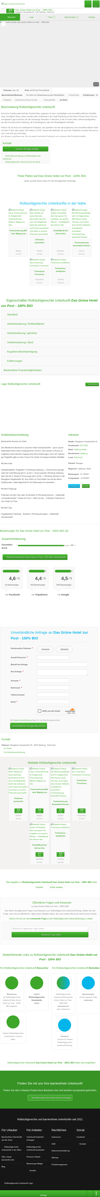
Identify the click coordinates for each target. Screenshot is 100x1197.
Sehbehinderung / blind (20, 342)
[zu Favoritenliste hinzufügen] (3, 24)
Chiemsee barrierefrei (39, 241)
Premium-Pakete (33, 1157)
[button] (50, 54)
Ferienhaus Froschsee (40, 272)
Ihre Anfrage (16, 671)
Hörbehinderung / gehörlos (22, 333)
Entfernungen (14, 361)
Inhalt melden (56, 887)
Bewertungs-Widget (35, 1164)
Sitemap (55, 1158)
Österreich (78, 457)
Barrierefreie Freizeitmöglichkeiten (23, 370)
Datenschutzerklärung (22, 720)
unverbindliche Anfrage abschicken (28, 726)
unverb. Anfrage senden (27, 149)
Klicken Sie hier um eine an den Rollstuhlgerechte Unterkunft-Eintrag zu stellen (51, 918)
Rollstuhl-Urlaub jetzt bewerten (36, 557)
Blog (3, 1167)
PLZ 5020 (84, 445)
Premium (94, 206)
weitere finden (37, 998)
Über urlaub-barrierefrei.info (8, 1158)
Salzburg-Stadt (80, 449)
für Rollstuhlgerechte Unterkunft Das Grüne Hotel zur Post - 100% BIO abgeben (12, 1000)
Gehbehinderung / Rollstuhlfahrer (25, 323)
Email (13, 702)
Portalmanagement (59, 1164)
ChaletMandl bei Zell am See (60, 232)
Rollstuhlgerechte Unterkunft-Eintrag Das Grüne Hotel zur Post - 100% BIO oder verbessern (63, 1001)
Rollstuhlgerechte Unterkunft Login (18, 1183)
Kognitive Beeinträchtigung (22, 351)
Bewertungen (71, 17)
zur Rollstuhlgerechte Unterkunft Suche (3, 11)
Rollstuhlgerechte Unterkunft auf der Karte (22, 162)
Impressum (56, 1137)
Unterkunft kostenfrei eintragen (35, 1138)
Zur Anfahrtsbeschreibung (14, 752)
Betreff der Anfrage (19, 664)
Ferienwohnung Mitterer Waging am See (18, 233)
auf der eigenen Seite (88, 997)
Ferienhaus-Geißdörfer (60, 269)
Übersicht (11, 17)
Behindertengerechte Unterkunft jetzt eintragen (51, 1098)
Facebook (81, 1137)
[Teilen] (90, 1193)
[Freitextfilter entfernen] (88, 4)
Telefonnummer (18, 695)
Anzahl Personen (18, 657)
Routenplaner (93, 384)
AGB (53, 1144)
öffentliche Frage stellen (51, 935)
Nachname (16, 688)
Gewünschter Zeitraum (21, 648)
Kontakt (86, 486)
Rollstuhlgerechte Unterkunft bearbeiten (36, 1148)
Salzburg (84, 453)
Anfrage (91, 17)
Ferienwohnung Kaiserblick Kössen (81, 244)
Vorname (15, 681)
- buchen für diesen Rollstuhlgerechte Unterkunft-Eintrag (65, 1040)
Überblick (12, 314)
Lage (31, 17)
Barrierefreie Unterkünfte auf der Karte (12, 1138)
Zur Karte (7, 748)
